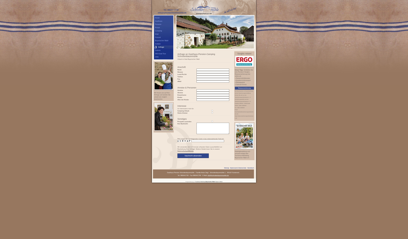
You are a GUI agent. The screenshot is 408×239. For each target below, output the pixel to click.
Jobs (157, 57)
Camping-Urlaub (183, 111)
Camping (158, 31)
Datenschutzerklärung (185, 151)
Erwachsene (181, 95)
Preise (157, 28)
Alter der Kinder (183, 100)
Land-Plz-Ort (182, 74)
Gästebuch (250, 168)
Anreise (180, 90)
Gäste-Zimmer (182, 113)
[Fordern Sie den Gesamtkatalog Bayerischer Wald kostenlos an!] (244, 149)
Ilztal (157, 34)
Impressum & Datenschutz (238, 168)
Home (157, 18)
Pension (158, 24)
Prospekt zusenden (184, 121)
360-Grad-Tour (160, 54)
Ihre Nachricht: (182, 124)
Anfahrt (157, 44)
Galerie (158, 50)
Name (179, 70)
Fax (178, 79)
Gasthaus (158, 21)
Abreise (180, 92)
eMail (179, 81)
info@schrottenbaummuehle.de (172, 13)
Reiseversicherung (244, 88)
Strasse (180, 72)
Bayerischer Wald (161, 40)
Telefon (180, 77)
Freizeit (158, 37)
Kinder (179, 97)
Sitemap (226, 168)
